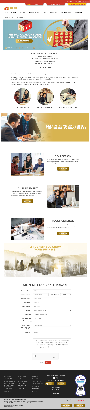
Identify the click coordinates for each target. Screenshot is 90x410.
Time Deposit (7, 387)
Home (6, 12)
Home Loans (21, 388)
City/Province (55, 295)
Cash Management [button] (66, 12)
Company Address (25, 295)
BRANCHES (70, 1)
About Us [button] (13, 12)
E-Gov (19, 378)
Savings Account (9, 383)
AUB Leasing (35, 385)
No (40, 318)
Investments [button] (53, 12)
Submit (48, 363)
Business (44, 314)
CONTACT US (82, 1)
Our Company (8, 378)
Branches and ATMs (9, 380)
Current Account (9, 385)
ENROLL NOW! (55, 4)
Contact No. (26, 302)
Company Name (25, 291)
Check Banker (22, 376)
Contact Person (25, 299)
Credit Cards (78, 12)
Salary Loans (22, 390)
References (35, 391)
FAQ (76, 1)
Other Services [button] (9, 17)
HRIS (19, 375)
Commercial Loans (37, 375)
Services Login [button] (21, 17)
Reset (41, 363)
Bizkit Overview (8, 391)
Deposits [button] (22, 12)
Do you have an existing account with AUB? (25, 320)
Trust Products (22, 381)
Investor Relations (9, 381)
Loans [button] (44, 12)
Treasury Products (23, 380)
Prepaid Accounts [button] (34, 12)
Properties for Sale (37, 383)
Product (28, 310)
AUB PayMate (35, 388)
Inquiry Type (28, 314)
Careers (34, 390)
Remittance (35, 380)
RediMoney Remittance (35, 377)
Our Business (8, 376)
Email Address (26, 306)
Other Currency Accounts (8, 389)
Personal (37, 314)
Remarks (27, 332)
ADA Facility (35, 386)
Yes (35, 318)
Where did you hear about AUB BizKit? (25, 327)
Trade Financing (36, 381)
